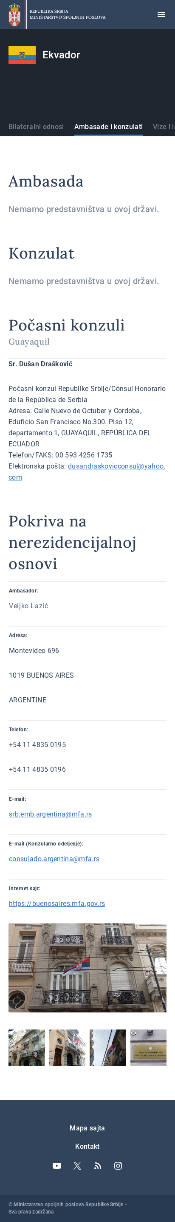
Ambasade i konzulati (108, 127)
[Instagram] (118, 1166)
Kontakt (87, 1146)
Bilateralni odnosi (36, 127)
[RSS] (98, 1166)
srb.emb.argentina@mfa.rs (50, 814)
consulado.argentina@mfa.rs (54, 859)
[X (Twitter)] (77, 1166)
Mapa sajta (87, 1128)
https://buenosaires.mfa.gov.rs (57, 904)
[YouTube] (57, 1166)
